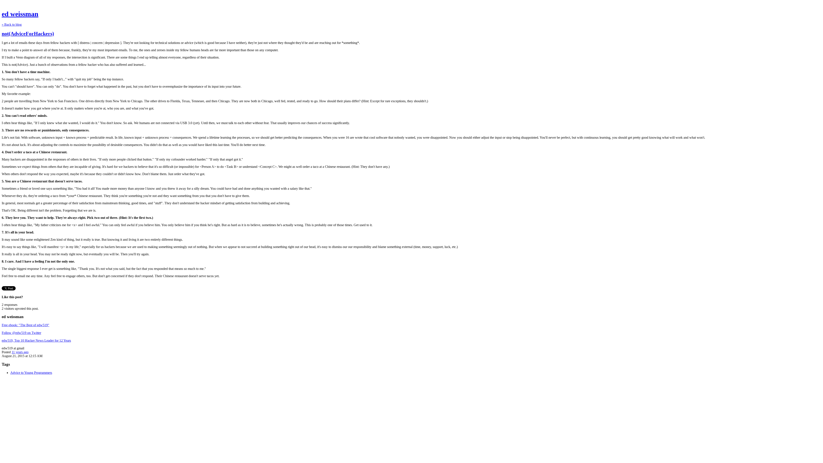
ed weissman (20, 14)
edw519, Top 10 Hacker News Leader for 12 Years (36, 340)
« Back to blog (12, 24)
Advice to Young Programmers (31, 372)
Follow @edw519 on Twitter (21, 333)
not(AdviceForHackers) (28, 33)
